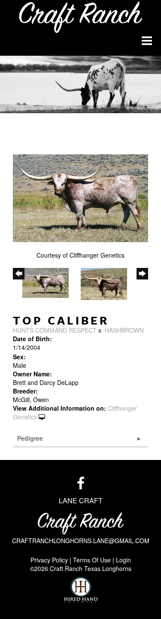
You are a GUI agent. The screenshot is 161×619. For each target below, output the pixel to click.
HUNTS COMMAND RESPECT (55, 330)
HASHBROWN (124, 330)
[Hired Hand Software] (80, 590)
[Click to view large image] (80, 198)
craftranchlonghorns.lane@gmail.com (80, 540)
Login (123, 560)
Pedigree (30, 438)
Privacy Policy (49, 560)
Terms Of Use (92, 560)
